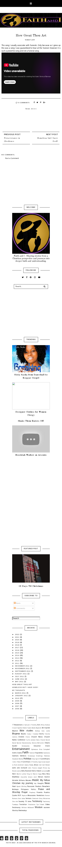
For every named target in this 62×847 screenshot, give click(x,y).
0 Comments (24, 102)
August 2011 (21, 674)
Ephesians (34, 749)
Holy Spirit (35, 759)
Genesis (23, 755)
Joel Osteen (46, 765)
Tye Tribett (40, 804)
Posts (18, 603)
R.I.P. (19, 795)
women (47, 807)
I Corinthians (44, 758)
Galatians (46, 753)
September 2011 (23, 671)
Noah (14, 786)
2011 (17, 663)
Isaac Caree (42, 762)
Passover (30, 786)
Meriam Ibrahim (44, 777)
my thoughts (38, 783)
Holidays (27, 759)
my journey (27, 783)
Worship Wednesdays (19, 810)
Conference (21, 740)
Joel (40, 765)
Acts (38, 725)
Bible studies (26, 731)
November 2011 (22, 668)
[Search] (44, 286)
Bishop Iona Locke (42, 731)
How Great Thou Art (22, 684)
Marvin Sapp (37, 774)
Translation (23, 804)
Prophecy (32, 792)
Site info (15, 801)
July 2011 (20, 676)
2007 (17, 706)
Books (23, 733)
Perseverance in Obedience (12, 139)
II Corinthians (26, 762)
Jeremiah (21, 765)
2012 (17, 660)
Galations (15, 756)
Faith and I (11, 843)
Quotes (14, 795)
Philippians (25, 789)
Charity (41, 734)
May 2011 (19, 681)
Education (37, 746)
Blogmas (16, 734)
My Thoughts (18, 690)
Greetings (39, 756)
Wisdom (38, 807)
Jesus (36, 764)
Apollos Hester (22, 728)
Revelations (40, 795)
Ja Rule (14, 765)
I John (14, 762)
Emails (47, 746)
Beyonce (15, 731)
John (14, 767)
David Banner (17, 743)
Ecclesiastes (25, 746)
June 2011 (20, 679)
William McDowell (28, 807)
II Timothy (34, 762)
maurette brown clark (29, 777)
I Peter (19, 762)
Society (21, 801)
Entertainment (21, 749)
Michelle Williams (18, 780)
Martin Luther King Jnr (25, 774)
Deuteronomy (26, 743)
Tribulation (31, 804)
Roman (47, 795)
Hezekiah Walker (17, 759)
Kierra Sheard (36, 771)
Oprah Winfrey (21, 786)
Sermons (28, 798)
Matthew (15, 776)
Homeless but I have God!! (47, 139)
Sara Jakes (21, 798)
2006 (17, 709)
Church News (37, 736)
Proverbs (39, 792)
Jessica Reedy (28, 765)
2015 (17, 653)
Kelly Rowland (26, 771)
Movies (28, 780)
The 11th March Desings (45, 843)
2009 (17, 701)
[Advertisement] (31, 182)
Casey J (29, 734)
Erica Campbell (44, 749)
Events (14, 753)
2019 (17, 642)
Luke (48, 770)
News (47, 783)
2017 (17, 647)
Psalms (47, 792)
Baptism (39, 728)
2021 (17, 637)
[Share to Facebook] (34, 102)
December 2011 (22, 666)
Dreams (47, 743)
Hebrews (47, 756)
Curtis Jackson (31, 740)
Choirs (28, 737)
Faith (26, 752)
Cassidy (35, 734)
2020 (17, 640)
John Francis (32, 768)
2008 (17, 703)
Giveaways (31, 756)
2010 (17, 698)
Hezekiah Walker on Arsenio (30, 455)
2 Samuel (26, 725)
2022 (17, 634)
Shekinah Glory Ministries (41, 798)
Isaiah (48, 762)
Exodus (19, 753)
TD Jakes (28, 801)
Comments (20, 608)
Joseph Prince (42, 768)
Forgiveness (39, 753)
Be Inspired (46, 728)
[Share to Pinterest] (41, 102)
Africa (43, 725)
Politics (33, 789)
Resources (32, 795)
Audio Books (31, 728)
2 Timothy (33, 725)
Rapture (24, 795)
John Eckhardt (22, 768)
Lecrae (44, 771)
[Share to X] (37, 102)
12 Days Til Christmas (31, 586)
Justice (19, 771)
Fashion (32, 753)
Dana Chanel (40, 740)
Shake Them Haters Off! (31, 421)
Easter (14, 745)
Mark (14, 774)
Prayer (25, 792)
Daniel (48, 740)
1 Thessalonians (17, 725)
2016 (17, 650)
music (34, 109)
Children (21, 737)
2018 (17, 645)
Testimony (37, 801)
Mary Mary (46, 774)
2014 (17, 655)
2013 (17, 658)
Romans (14, 798)
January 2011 (21, 695)
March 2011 (20, 693)
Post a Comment (12, 158)
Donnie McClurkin (38, 743)
